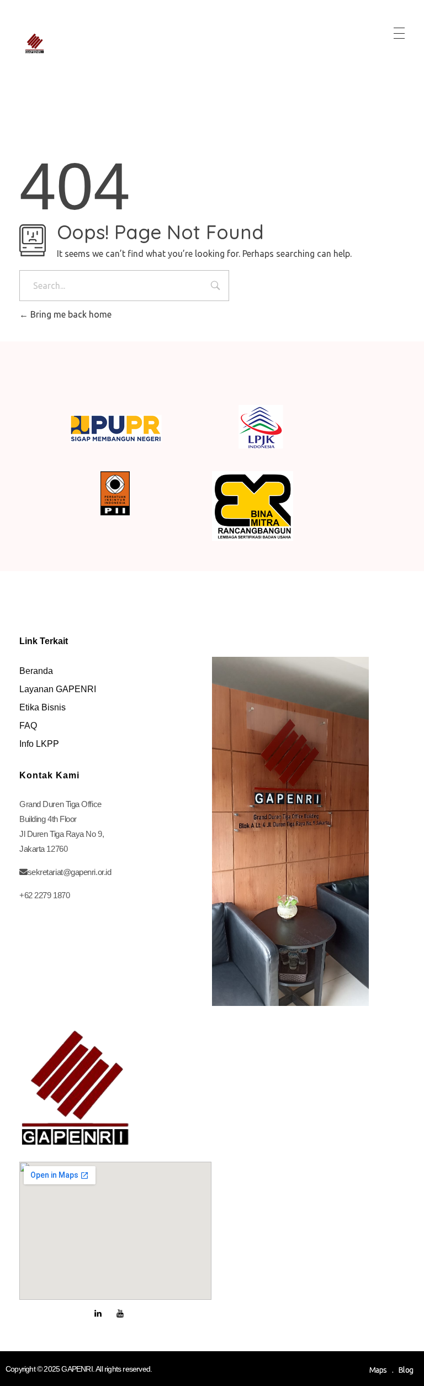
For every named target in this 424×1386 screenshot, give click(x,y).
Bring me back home (70, 314)
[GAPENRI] (34, 43)
